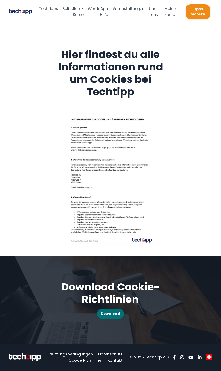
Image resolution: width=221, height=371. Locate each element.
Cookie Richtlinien (85, 360)
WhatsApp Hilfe (98, 11)
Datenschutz (110, 354)
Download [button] (110, 313)
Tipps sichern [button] (198, 11)
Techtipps (48, 8)
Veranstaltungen (128, 8)
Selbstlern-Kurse (73, 11)
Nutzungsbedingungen (71, 354)
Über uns (153, 11)
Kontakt (115, 360)
